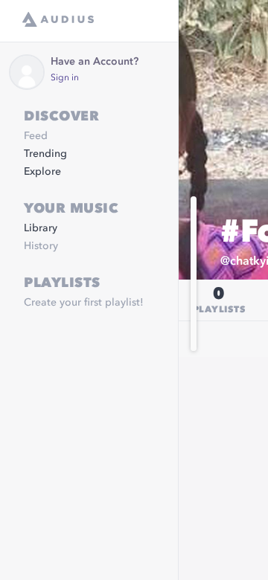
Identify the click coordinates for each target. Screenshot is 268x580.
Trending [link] (45, 154)
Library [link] (40, 228)
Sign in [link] (65, 78)
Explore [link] (42, 172)
